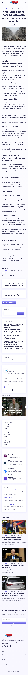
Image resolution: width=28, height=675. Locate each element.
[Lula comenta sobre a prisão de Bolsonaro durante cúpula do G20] (14, 294)
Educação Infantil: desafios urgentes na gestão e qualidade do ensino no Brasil (13, 337)
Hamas (6, 268)
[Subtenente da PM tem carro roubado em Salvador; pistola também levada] (14, 583)
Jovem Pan (8, 264)
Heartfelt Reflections (9, 490)
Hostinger (10, 477)
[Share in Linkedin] (11, 275)
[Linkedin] (10, 646)
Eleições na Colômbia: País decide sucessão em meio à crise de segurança (14, 325)
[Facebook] (2, 646)
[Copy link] (13, 275)
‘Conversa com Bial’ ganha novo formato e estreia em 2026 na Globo (12, 412)
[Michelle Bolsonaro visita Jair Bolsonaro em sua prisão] (14, 555)
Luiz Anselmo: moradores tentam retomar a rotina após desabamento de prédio (14, 342)
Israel (9, 268)
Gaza (3, 268)
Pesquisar (6, 309)
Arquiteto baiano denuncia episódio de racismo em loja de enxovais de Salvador (13, 331)
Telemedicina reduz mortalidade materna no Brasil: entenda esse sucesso (13, 348)
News (13, 24)
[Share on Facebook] (8, 275)
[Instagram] (7, 646)
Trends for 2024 (8, 505)
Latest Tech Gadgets (9, 497)
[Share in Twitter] (6, 275)
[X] (5, 646)
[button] (2, 3)
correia (9, 370)
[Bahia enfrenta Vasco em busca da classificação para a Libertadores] (14, 283)
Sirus (9, 460)
